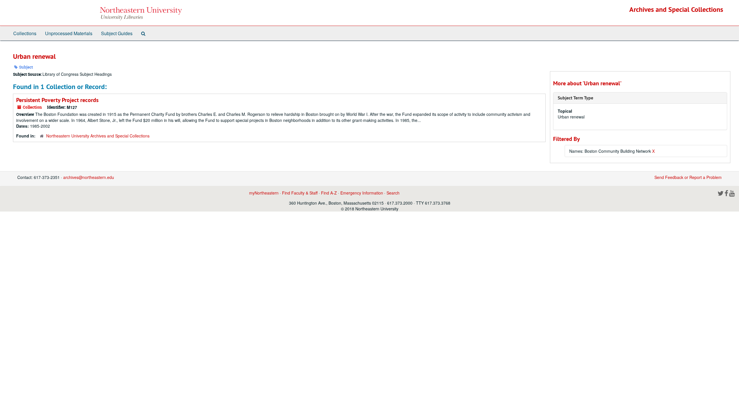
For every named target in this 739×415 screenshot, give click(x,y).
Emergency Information (361, 193)
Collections (24, 33)
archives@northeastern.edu (88, 177)
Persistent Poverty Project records (57, 100)
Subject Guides (117, 33)
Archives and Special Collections (676, 9)
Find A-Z (329, 193)
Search (393, 193)
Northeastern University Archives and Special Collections (98, 136)
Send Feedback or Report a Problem (688, 177)
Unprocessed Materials (68, 33)
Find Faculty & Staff (300, 193)
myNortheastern (264, 193)
